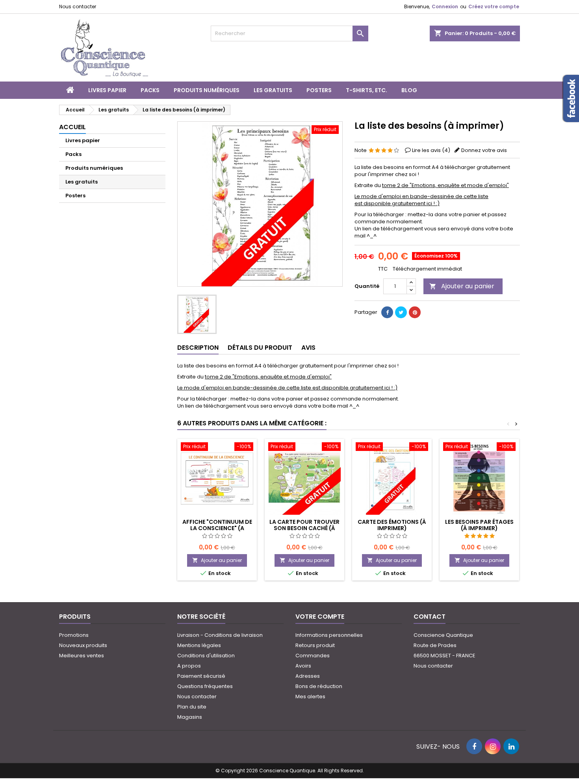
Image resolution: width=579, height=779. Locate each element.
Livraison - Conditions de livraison (220, 635)
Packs (150, 90)
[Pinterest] (415, 312)
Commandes (312, 655)
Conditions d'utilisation (206, 655)
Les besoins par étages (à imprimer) (479, 525)
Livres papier (107, 90)
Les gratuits (273, 90)
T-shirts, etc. (366, 90)
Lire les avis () (431, 150)
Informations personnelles (329, 635)
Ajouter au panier (461, 286)
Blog (409, 90)
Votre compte (319, 616)
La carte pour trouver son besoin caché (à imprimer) (304, 528)
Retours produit (315, 645)
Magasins (189, 717)
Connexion (445, 6)
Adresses (307, 676)
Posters (319, 90)
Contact (429, 616)
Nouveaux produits (83, 645)
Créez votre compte (493, 6)
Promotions (74, 635)
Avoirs (303, 666)
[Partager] (387, 312)
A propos (189, 666)
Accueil (72, 127)
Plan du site (191, 706)
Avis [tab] (308, 347)
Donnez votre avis (484, 150)
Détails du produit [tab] (260, 347)
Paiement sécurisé (201, 676)
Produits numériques (206, 90)
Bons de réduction (318, 686)
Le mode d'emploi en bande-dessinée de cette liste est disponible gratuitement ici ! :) (421, 200)
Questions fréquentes (205, 686)
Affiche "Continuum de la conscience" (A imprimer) (217, 528)
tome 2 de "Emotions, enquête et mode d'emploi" (445, 185)
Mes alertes (310, 696)
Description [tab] (198, 347)
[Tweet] (401, 312)
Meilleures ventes (81, 655)
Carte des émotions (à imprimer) (392, 525)
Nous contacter (77, 6)
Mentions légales (199, 645)
